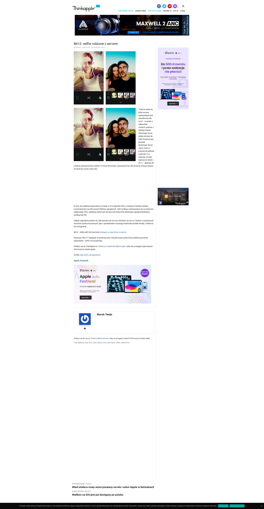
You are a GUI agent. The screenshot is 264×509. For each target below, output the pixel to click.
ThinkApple (86, 8)
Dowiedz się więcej (237, 506)
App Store (84, 255)
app (86, 342)
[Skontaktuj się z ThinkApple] (175, 6)
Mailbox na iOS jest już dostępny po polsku (97, 494)
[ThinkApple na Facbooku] (159, 6)
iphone (99, 342)
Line (148, 154)
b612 (90, 342)
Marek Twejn (81, 47)
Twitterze (102, 246)
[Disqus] (114, 400)
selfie (118, 342)
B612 (140, 163)
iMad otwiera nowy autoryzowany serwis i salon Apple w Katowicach (113, 487)
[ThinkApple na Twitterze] (164, 6)
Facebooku (111, 246)
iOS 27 (175, 11)
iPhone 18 (167, 11)
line (104, 342)
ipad (95, 342)
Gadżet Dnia (140, 11)
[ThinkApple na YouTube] (170, 6)
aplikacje (81, 342)
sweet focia (125, 342)
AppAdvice (96, 255)
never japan (111, 342)
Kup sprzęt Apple (125, 11)
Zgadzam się (223, 506)
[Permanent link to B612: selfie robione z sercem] (114, 78)
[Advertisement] (114, 187)
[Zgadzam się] (261, 506)
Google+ (122, 246)
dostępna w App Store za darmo (113, 232)
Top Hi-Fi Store (154, 11)
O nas (182, 11)
